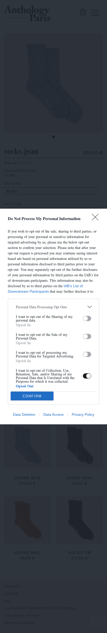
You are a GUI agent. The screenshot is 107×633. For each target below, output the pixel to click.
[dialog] (53, 316)
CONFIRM (32, 396)
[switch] (87, 318)
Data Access (53, 414)
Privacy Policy (83, 414)
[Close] (97, 219)
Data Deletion (24, 414)
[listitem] (53, 307)
